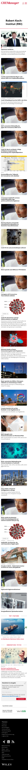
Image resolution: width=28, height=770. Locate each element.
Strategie (10, 406)
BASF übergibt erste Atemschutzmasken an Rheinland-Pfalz (12, 434)
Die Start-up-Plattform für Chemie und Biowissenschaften (10, 669)
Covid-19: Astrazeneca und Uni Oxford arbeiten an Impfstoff (9, 318)
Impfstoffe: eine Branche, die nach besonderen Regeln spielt (10, 543)
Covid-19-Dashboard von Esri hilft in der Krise (14, 100)
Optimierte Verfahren (7, 49)
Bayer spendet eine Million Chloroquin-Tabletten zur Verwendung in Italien (12, 381)
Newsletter (6, 745)
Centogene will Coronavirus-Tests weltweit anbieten (9, 295)
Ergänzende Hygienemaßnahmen (10, 589)
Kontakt (5, 747)
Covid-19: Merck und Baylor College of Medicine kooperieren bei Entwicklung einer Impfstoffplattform (12, 151)
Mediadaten (6, 751)
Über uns (5, 749)
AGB (3, 757)
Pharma (11, 47)
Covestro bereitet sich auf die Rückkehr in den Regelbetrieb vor (10, 409)
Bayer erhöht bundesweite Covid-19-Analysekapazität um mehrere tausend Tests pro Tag (10, 519)
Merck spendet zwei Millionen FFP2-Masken (13, 269)
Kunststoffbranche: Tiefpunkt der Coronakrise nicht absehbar (10, 175)
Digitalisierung (8, 734)
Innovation (10, 540)
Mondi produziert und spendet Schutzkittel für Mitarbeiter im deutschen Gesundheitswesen (10, 224)
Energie (5, 732)
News (2, 75)
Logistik (5, 736)
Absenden (21, 699)
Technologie (11, 98)
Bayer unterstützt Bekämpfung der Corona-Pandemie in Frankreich (11, 462)
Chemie (4, 724)
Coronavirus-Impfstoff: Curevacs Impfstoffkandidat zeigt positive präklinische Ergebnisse (10, 199)
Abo (3, 752)
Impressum (5, 754)
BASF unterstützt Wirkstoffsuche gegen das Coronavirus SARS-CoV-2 (11, 126)
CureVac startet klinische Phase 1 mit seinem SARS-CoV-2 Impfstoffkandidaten (12, 77)
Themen (5, 47)
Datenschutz (6, 756)
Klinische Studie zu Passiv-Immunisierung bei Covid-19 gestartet (12, 350)
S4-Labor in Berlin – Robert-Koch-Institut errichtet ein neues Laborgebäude (12, 566)
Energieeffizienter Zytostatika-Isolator (12, 611)
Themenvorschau (7, 759)
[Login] (23, 3)
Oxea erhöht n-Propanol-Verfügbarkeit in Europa (8, 489)
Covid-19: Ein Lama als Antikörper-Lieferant (13, 248)
